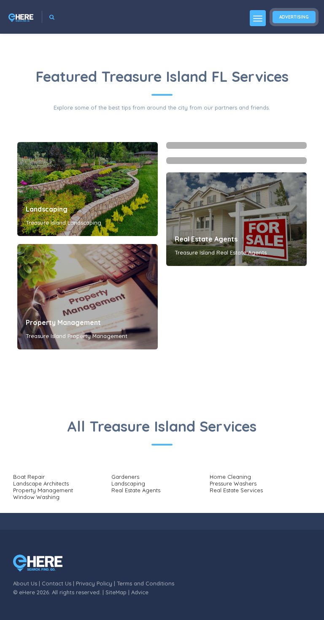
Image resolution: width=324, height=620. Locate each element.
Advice (139, 592)
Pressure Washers (233, 483)
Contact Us (56, 583)
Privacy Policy (94, 583)
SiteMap (116, 592)
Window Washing (36, 497)
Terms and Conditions (145, 583)
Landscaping (47, 209)
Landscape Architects (41, 483)
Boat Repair (29, 476)
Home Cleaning (230, 476)
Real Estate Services (236, 490)
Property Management (63, 322)
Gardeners (125, 476)
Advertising (294, 17)
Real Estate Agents (206, 239)
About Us (25, 583)
